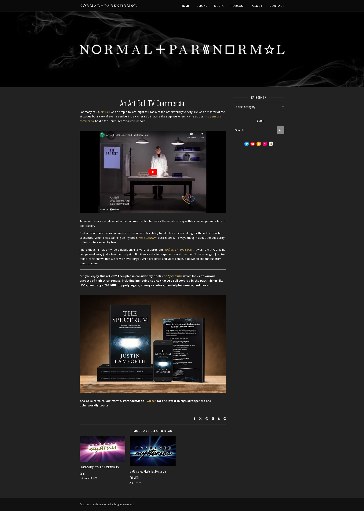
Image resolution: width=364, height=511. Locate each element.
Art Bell (105, 112)
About (257, 6)
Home (185, 6)
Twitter (150, 401)
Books (202, 6)
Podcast (238, 6)
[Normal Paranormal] (108, 5)
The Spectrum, (147, 237)
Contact (277, 6)
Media (219, 6)
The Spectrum (172, 276)
